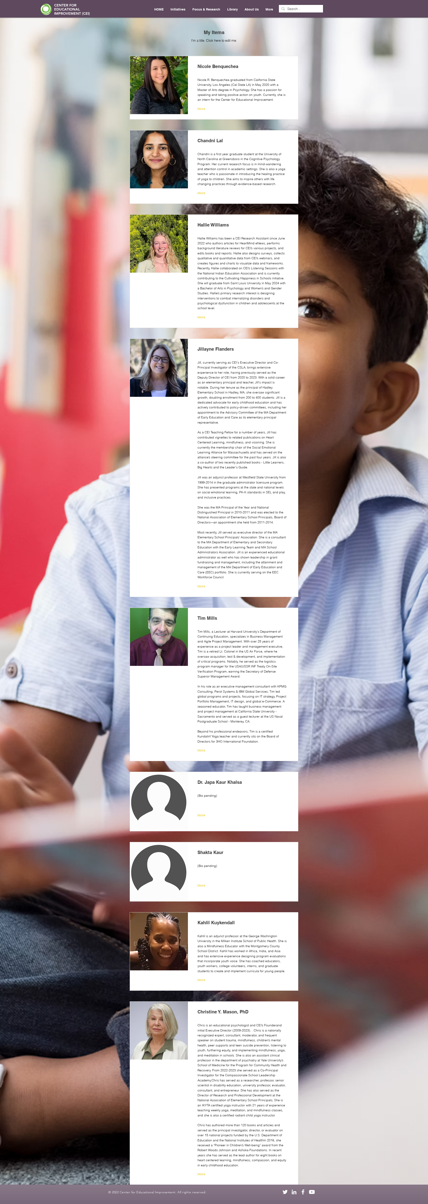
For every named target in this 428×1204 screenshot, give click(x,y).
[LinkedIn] (294, 1192)
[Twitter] (285, 1192)
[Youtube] (312, 1192)
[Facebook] (303, 1192)
